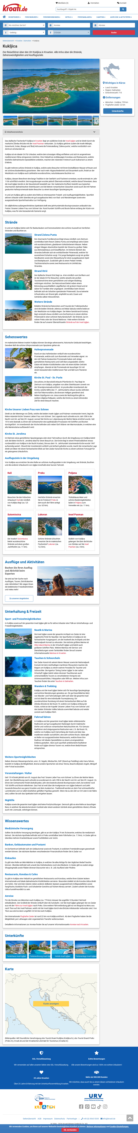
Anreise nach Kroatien (79, 924)
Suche (114, 32)
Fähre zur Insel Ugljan (24, 905)
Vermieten (94, 3)
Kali (10, 472)
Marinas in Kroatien (58, 653)
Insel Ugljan (70, 141)
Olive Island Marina (42, 645)
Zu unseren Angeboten (19, 598)
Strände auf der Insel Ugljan (77, 322)
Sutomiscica (14, 514)
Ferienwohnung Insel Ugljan (39, 956)
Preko (41, 472)
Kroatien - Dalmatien (23, 41)
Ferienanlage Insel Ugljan (86, 956)
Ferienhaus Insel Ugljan (16, 956)
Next (96, 120)
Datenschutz (59, 1119)
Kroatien (38, 141)
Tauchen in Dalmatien (64, 681)
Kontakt (122, 3)
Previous (6, 120)
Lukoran (42, 514)
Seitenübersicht (8, 41)
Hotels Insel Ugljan (62, 956)
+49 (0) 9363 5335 (91, 1119)
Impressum (48, 1119)
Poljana (72, 472)
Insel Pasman (38, 143)
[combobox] (24, 25)
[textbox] (26, 25)
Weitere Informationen (96, 1126)
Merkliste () (63, 3)
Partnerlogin (72, 1119)
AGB (39, 1119)
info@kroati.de (108, 1119)
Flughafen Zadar (27, 916)
